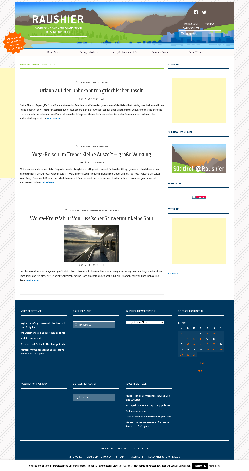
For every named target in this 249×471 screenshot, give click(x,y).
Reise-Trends (196, 52)
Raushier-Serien (160, 52)
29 (181, 354)
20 (214, 344)
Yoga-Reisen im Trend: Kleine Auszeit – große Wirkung (91, 154)
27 (214, 349)
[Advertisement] (199, 100)
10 (194, 338)
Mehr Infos (214, 465)
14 (221, 338)
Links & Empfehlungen (99, 456)
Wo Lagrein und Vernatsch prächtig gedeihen (43, 332)
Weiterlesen (53, 118)
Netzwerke (75, 456)
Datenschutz (191, 28)
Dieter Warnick (95, 162)
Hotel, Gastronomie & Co (124, 52)
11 (200, 338)
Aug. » (201, 370)
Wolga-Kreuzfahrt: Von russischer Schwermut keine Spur (91, 218)
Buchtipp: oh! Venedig (31, 338)
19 (207, 344)
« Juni (201, 363)
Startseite (173, 273)
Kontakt (210, 24)
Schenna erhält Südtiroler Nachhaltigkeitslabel (44, 344)
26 (207, 349)
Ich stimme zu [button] (200, 466)
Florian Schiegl (95, 98)
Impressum (191, 24)
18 (201, 344)
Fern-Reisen (91, 210)
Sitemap (121, 456)
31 (194, 354)
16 (188, 344)
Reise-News (53, 52)
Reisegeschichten (89, 52)
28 (220, 349)
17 (194, 344)
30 (188, 354)
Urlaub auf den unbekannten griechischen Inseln (92, 90)
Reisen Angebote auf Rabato (164, 456)
